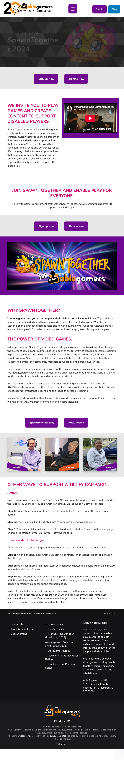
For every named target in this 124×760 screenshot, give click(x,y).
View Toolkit (76, 422)
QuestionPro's (25, 735)
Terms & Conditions (22, 629)
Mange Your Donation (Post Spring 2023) (59, 644)
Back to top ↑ (110, 614)
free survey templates (56, 735)
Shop (114, 9)
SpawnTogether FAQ (41, 422)
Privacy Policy (56, 629)
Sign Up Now (46, 79)
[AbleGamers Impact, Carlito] (100, 455)
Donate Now (76, 79)
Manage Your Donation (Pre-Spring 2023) (59, 635)
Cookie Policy (55, 624)
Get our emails (19, 634)
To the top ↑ (62, 744)
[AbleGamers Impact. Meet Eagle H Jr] (62, 455)
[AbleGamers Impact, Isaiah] (24, 455)
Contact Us (17, 624)
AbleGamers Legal (59, 651)
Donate (99, 9)
